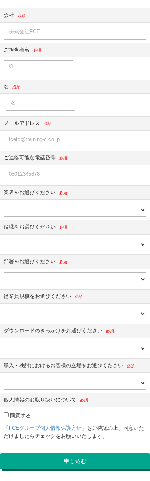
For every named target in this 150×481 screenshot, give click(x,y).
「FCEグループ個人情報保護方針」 (45, 428)
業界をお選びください (30, 192)
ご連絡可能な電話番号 (30, 158)
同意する (20, 416)
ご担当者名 (17, 50)
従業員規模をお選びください (37, 296)
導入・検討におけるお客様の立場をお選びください (63, 365)
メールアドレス (22, 123)
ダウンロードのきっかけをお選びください (53, 331)
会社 (9, 15)
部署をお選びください (30, 261)
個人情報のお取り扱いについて (40, 400)
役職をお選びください (30, 227)
